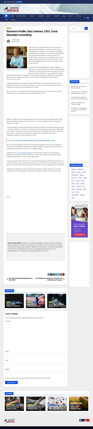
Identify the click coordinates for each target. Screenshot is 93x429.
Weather (82, 195)
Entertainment (21, 16)
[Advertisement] (36, 106)
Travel (77, 192)
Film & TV (74, 178)
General (18, 302)
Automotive (80, 169)
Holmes (50, 129)
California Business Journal (20, 69)
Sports (84, 189)
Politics (78, 16)
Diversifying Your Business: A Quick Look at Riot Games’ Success (49, 279)
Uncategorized (75, 195)
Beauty (49, 16)
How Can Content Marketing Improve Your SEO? (21, 279)
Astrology (74, 169)
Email (7, 360)
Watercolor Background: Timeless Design (76, 408)
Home (73, 183)
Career (84, 172)
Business (41, 16)
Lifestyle (32, 16)
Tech (6, 19)
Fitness (85, 178)
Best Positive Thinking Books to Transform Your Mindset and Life (79, 109)
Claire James (16, 39)
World (13, 19)
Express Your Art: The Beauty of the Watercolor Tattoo (36, 408)
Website (7, 369)
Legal (77, 183)
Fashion (56, 16)
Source (8, 197)
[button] (85, 18)
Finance (13, 302)
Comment (8, 321)
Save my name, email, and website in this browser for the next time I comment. (28, 378)
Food (63, 16)
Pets (83, 186)
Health (71, 16)
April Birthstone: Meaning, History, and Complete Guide (57, 408)
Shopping (79, 189)
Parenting (78, 186)
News (12, 16)
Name (7, 351)
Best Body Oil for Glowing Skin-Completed (12, 408)
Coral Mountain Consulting (24, 152)
